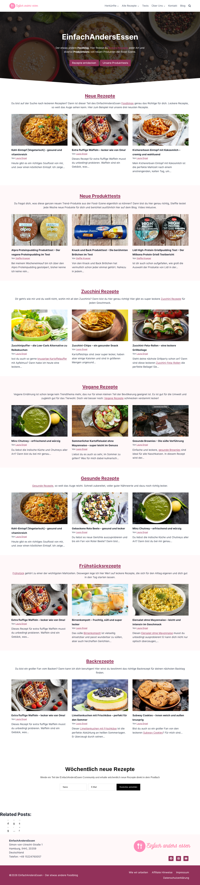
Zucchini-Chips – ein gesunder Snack (95, 345)
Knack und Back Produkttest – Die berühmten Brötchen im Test (100, 252)
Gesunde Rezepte (100, 478)
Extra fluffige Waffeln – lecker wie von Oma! (99, 150)
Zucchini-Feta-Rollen (168, 362)
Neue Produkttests (100, 196)
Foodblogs (127, 103)
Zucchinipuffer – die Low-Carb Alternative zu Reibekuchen (39, 347)
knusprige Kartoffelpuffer (52, 358)
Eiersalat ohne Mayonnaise (157, 633)
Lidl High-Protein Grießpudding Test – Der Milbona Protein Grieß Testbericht (158, 252)
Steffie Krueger (23, 258)
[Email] (185, 858)
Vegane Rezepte (100, 386)
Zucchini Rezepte (100, 291)
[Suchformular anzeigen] (189, 6)
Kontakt (172, 5)
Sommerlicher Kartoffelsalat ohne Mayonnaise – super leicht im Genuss (95, 443)
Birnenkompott (92, 633)
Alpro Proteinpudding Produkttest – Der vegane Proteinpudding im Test (35, 252)
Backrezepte (100, 661)
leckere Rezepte (118, 47)
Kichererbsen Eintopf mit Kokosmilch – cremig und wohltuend (156, 152)
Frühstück (18, 573)
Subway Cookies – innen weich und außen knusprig (158, 717)
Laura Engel (21, 158)
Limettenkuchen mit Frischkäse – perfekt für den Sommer (99, 717)
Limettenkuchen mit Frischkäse (98, 728)
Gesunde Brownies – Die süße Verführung (158, 440)
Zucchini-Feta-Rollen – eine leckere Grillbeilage (154, 347)
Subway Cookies (153, 732)
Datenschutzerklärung (176, 877)
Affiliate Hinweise (162, 872)
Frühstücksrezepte (100, 565)
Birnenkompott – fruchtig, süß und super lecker (97, 622)
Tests (145, 5)
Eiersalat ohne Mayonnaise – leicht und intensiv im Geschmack (157, 622)
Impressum (182, 872)
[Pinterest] (178, 858)
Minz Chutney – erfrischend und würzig (35, 440)
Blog (182, 5)
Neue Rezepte (100, 95)
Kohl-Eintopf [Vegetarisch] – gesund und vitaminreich (36, 152)
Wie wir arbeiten (138, 872)
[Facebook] (171, 858)
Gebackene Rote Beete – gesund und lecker (98, 528)
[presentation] (39, 130)
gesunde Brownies (169, 449)
